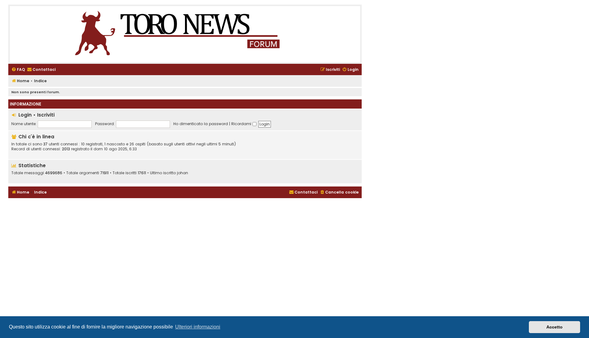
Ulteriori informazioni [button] (197, 326)
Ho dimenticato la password (200, 123)
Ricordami (241, 123)
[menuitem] (18, 70)
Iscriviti (46, 115)
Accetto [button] (554, 327)
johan (182, 173)
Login (25, 115)
